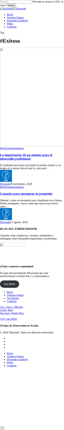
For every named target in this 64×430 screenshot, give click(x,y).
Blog (2, 148)
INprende (5, 183)
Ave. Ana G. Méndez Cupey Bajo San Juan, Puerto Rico (12, 310)
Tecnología (13, 298)
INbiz (10, 362)
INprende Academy (17, 359)
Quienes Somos (15, 295)
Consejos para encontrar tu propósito (26, 193)
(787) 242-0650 (8, 319)
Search (11, 5)
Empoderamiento (14, 148)
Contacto (12, 301)
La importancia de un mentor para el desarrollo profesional (26, 156)
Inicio (10, 292)
